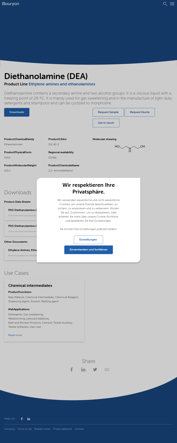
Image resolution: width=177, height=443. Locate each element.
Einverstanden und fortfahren (89, 249)
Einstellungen (88, 239)
